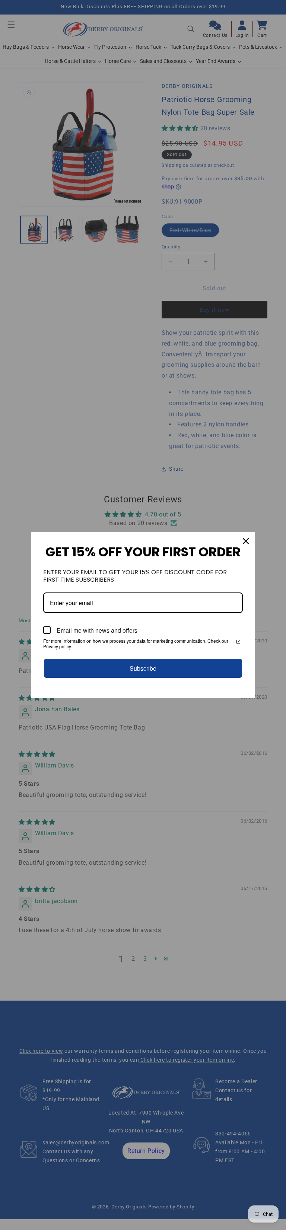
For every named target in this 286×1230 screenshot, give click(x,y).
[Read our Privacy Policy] (238, 641)
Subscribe (143, 668)
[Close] (246, 541)
